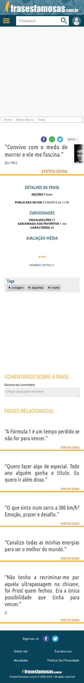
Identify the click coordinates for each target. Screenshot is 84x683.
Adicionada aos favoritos (38, 223)
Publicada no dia (28, 202)
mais (73, 139)
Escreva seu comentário (19, 385)
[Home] (42, 7)
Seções (37, 194)
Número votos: (41, 265)
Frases (47, 194)
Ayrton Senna (54, 171)
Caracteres (40, 227)
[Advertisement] (42, 71)
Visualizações (40, 220)
